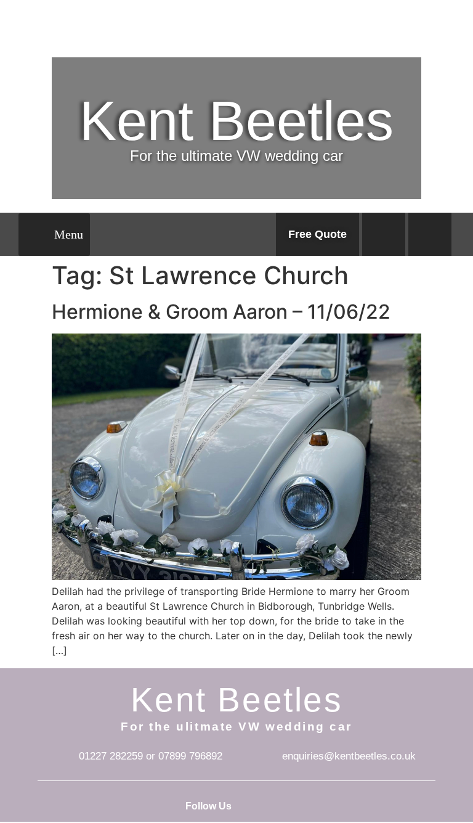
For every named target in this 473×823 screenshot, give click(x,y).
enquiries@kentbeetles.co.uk (349, 756)
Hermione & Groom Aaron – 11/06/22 (221, 312)
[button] (54, 234)
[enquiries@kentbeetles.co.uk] (264, 756)
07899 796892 (190, 756)
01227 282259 (111, 756)
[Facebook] (383, 234)
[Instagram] (429, 234)
